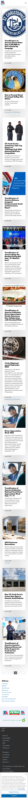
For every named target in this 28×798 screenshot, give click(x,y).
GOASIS (4, 686)
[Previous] (3, 672)
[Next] (24, 672)
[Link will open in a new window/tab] (14, 720)
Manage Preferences (14, 792)
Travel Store (5, 694)
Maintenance (8, 112)
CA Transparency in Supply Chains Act (14, 766)
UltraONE (5, 696)
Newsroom (6, 762)
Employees (6, 757)
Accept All (14, 795)
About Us (5, 735)
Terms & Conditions (8, 771)
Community (6, 740)
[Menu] (26, 3)
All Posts (5, 681)
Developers (6, 752)
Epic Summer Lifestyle (8, 701)
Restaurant (5, 690)
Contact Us (6, 748)
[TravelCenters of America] (3, 3)
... (22, 673)
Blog (4, 743)
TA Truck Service (16, 112)
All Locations (6, 745)
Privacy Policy (6, 769)
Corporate (7, 563)
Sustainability (6, 738)
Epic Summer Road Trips (9, 699)
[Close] (26, 774)
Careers (5, 759)
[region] (14, 785)
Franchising (6, 754)
